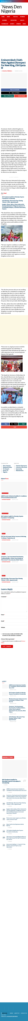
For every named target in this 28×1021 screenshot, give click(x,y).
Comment (4, 596)
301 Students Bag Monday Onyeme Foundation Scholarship (14, 831)
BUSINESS (22, 16)
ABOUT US (16, 1013)
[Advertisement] (14, 42)
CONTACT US (24, 1013)
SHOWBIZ (4, 20)
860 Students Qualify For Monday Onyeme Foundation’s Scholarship (17, 693)
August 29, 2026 (15, 561)
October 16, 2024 (18, 71)
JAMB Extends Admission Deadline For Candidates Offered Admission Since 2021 (17, 686)
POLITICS (15, 16)
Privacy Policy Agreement (8, 639)
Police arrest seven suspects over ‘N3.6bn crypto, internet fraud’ (16, 818)
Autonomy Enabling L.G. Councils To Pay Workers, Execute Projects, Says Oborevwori (15, 846)
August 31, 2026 (15, 499)
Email (3, 621)
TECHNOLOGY (4, 24)
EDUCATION (13, 20)
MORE (24, 24)
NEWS (8, 16)
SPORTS (12, 24)
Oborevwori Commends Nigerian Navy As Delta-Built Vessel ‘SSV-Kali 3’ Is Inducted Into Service (16, 838)
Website (3, 627)
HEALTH (22, 20)
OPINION (18, 24)
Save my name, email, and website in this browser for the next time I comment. (13, 634)
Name (3, 614)
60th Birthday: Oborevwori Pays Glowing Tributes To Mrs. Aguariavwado (17, 718)
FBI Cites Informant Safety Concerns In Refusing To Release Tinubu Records (18, 700)
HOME (3, 16)
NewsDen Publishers (7, 71)
